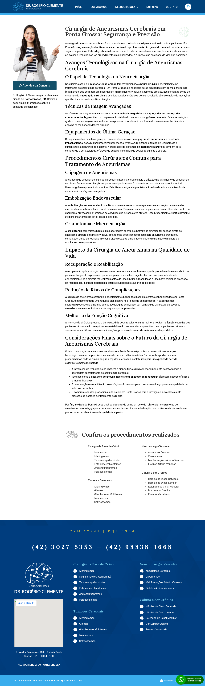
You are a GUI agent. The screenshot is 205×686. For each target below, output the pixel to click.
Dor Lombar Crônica (159, 490)
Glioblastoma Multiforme (108, 494)
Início (78, 6)
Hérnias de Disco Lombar (162, 482)
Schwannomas (102, 502)
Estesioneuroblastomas (107, 464)
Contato (172, 6)
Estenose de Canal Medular (163, 486)
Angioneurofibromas (105, 467)
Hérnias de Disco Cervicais (163, 478)
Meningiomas (102, 456)
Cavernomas (155, 456)
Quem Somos (98, 6)
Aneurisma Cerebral (159, 452)
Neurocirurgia (125, 6)
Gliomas (99, 490)
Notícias (152, 6)
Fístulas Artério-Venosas (162, 464)
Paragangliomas (103, 471)
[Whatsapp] (188, 7)
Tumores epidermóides (107, 460)
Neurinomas (101, 452)
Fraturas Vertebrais (159, 494)
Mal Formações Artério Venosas (166, 460)
